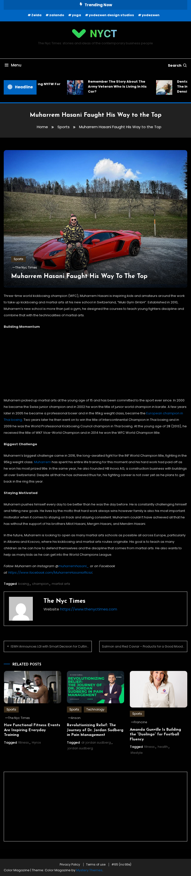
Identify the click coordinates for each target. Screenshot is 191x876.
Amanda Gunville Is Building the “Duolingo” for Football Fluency (155, 734)
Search (175, 65)
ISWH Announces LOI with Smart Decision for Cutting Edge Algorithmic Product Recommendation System (51, 646)
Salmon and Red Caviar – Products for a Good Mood (142, 646)
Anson (76, 718)
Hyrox (36, 742)
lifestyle (137, 752)
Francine (140, 722)
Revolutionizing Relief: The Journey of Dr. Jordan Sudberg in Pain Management (95, 730)
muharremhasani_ (73, 566)
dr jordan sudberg (96, 742)
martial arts (61, 583)
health (163, 746)
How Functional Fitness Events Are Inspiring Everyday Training (32, 730)
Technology (95, 709)
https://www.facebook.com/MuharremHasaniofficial (50, 572)
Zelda (36, 15)
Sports (18, 259)
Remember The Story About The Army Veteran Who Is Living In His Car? (79, 86)
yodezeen (150, 15)
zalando (56, 15)
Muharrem (42, 462)
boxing (23, 583)
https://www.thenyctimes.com (88, 609)
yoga (76, 15)
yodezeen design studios (111, 15)
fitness (23, 742)
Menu (16, 65)
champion (40, 583)
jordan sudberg (80, 748)
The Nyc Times (26, 267)
